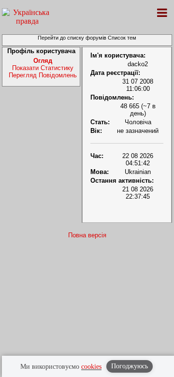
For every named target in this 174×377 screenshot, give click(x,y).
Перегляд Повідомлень (43, 75)
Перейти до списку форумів (72, 38)
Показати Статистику (42, 68)
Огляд (42, 60)
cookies (91, 366)
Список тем (122, 38)
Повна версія (87, 235)
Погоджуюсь (129, 366)
